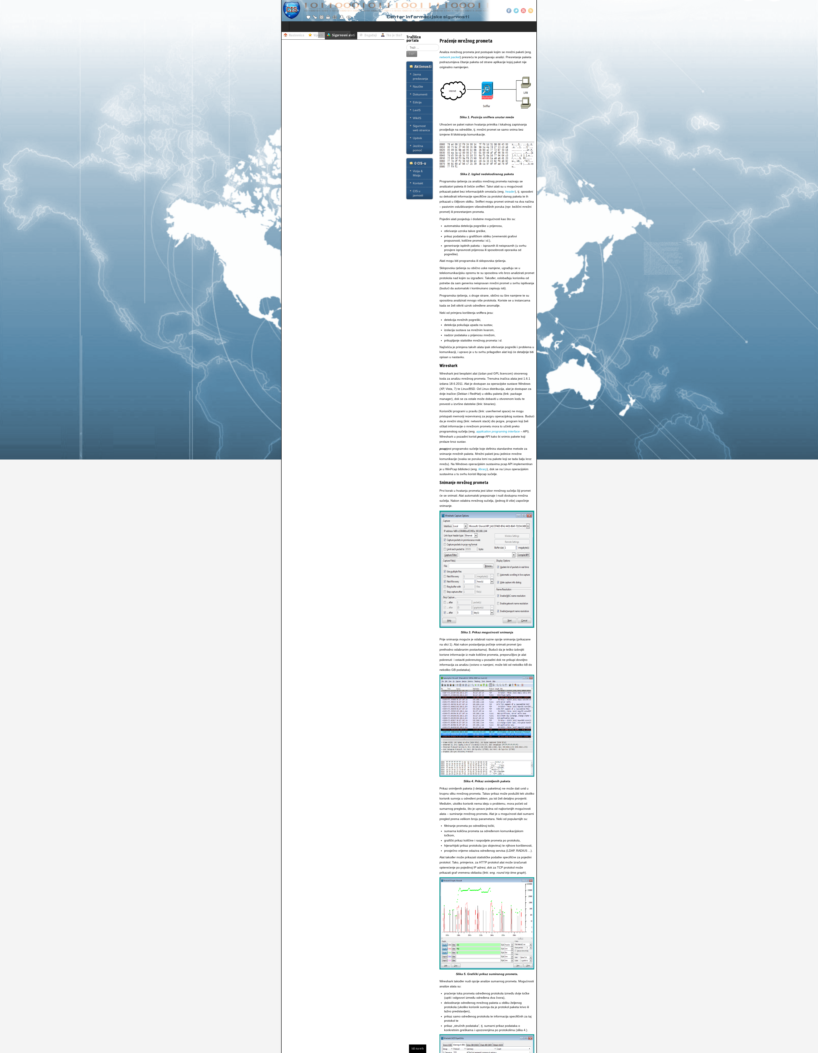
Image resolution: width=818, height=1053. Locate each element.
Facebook (508, 10)
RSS (530, 10)
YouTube (523, 10)
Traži (412, 54)
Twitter (516, 10)
